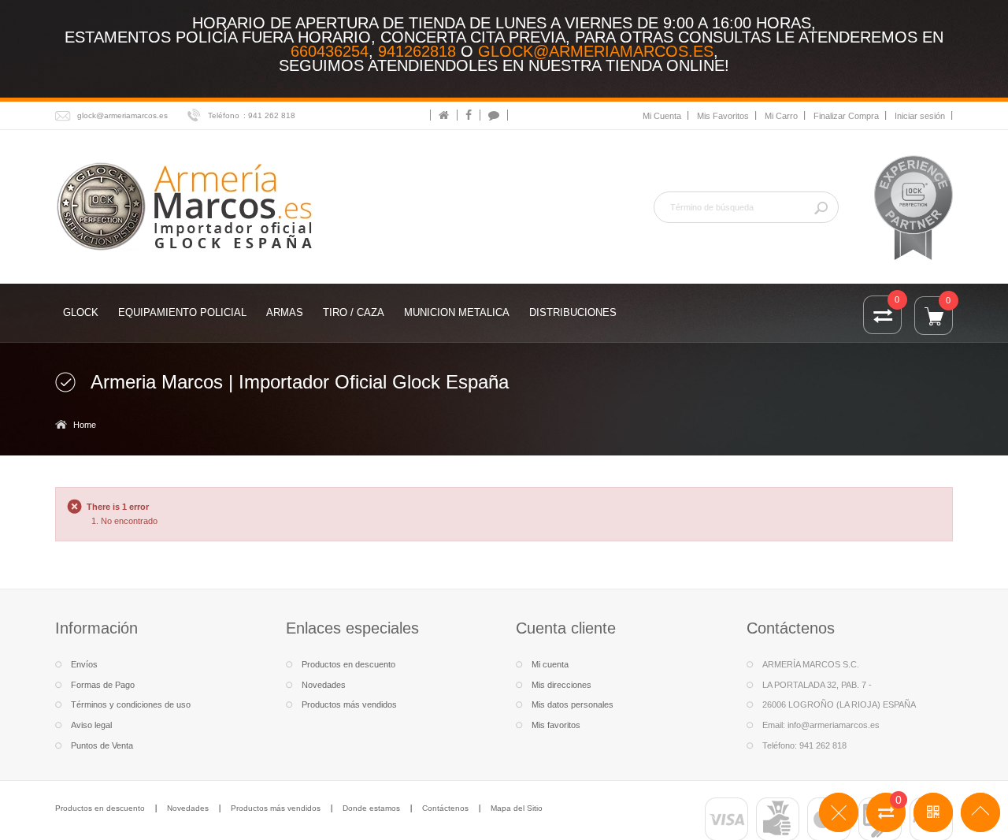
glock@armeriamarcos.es (595, 51)
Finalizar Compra (846, 116)
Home (84, 424)
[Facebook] (468, 115)
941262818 (417, 51)
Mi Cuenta (662, 116)
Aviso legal (91, 725)
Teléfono (223, 115)
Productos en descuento (348, 664)
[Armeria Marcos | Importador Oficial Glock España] (187, 205)
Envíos (84, 664)
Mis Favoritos (723, 116)
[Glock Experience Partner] (913, 206)
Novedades (324, 684)
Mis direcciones (561, 684)
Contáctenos (445, 808)
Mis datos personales (572, 704)
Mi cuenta (550, 664)
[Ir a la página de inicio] (444, 115)
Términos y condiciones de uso (131, 704)
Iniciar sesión (920, 116)
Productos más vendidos (349, 704)
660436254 (330, 51)
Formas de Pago (103, 684)
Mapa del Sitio (517, 808)
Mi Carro (781, 116)
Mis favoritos (556, 725)
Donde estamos (371, 808)
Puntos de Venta (102, 745)
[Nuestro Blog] (493, 115)
